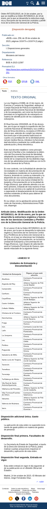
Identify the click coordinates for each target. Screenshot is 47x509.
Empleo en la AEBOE (23, 494)
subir (41, 482)
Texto (4, 91)
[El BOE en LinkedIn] (30, 500)
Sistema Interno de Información (18, 492)
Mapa (33, 489)
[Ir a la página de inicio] (7, 5)
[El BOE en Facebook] (24, 500)
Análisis (14, 91)
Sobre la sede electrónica (20, 489)
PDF (10, 81)
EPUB (24, 81)
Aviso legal (41, 489)
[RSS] (11, 500)
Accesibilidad (15, 490)
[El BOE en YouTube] (36, 500)
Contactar (5, 489)
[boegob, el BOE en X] (17, 500)
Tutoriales (35, 492)
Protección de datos (29, 490)
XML (37, 81)
